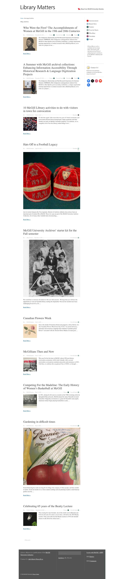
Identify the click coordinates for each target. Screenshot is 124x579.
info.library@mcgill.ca (35, 559)
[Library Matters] (38, 7)
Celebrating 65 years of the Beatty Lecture (47, 506)
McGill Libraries (30, 35)
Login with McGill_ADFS (95, 552)
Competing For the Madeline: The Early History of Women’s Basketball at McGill (51, 386)
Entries (92, 556)
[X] (92, 81)
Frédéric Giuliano (30, 510)
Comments (93, 561)
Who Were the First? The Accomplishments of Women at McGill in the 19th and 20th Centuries (51, 29)
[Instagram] (96, 81)
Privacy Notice (36, 574)
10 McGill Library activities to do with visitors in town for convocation (50, 109)
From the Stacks (59, 35)
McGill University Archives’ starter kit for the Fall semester (50, 231)
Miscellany (68, 35)
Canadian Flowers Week (37, 318)
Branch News (93, 23)
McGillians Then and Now (38, 351)
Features (51, 35)
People (75, 35)
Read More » (27, 53)
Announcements (93, 20)
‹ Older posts (27, 540)
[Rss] (89, 85)
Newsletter (75, 148)
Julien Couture (30, 237)
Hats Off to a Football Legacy (40, 144)
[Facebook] (89, 81)
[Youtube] (100, 81)
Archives (61, 558)
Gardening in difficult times (39, 422)
